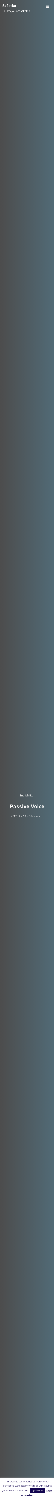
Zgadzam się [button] (38, 1490)
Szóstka (9, 5)
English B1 (26, 795)
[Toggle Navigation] (47, 6)
